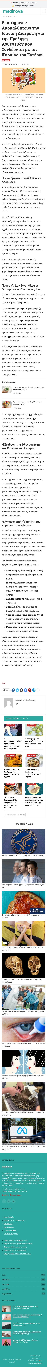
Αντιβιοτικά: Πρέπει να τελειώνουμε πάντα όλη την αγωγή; (27, 1333)
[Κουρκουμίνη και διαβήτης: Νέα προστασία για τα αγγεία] (13, 760)
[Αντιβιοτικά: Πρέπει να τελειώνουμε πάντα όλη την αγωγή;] (6, 1334)
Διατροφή (5, 1284)
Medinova (7, 1166)
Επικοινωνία (8, 1224)
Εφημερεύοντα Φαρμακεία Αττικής (16, 1240)
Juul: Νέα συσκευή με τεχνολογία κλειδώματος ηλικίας (25, 1307)
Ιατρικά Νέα (6, 1289)
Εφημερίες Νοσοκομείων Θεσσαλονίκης (17, 1254)
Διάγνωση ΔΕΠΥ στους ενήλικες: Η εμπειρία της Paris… (26, 1341)
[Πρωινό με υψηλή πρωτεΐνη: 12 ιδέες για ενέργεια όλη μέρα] (7, 404)
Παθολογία (5, 1279)
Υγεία (3, 1275)
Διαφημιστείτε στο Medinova (14, 1220)
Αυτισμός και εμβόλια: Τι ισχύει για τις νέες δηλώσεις (22, 855)
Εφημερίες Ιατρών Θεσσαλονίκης (15, 1250)
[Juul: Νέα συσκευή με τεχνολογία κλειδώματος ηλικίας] (6, 1309)
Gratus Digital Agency (35, 1363)
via (3, 683)
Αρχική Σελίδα (9, 1217)
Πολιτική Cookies (10, 1230)
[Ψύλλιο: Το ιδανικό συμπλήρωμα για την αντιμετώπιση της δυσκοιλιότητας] (34, 789)
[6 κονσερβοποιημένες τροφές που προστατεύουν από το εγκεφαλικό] (13, 730)
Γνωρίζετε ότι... (7, 1294)
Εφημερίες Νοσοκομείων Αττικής (15, 1247)
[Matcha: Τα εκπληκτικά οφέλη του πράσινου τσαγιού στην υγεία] (7, 389)
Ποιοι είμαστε (9, 1227)
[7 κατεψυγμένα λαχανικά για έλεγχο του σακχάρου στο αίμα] (34, 730)
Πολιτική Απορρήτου (11, 1234)
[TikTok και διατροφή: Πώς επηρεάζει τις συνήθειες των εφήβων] (13, 789)
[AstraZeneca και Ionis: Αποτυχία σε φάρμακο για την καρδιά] (6, 1325)
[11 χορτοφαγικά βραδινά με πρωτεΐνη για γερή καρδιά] (34, 760)
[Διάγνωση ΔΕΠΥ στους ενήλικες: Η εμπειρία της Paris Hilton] (6, 1342)
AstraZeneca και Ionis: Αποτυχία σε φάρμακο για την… (26, 1324)
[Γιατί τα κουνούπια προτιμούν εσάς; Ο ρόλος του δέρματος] (6, 1317)
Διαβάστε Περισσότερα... (11, 1195)
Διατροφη (5, 60)
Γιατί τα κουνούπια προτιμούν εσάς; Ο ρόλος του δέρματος (27, 1316)
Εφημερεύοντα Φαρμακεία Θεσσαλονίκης (18, 1243)
